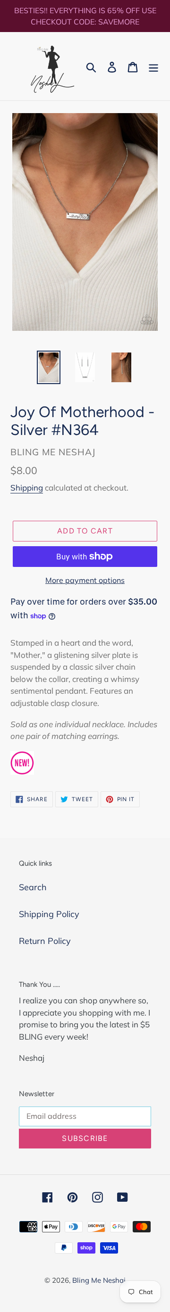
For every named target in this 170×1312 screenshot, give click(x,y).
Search (33, 887)
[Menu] (153, 66)
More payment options (85, 580)
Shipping (26, 487)
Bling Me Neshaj (99, 1280)
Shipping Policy (49, 914)
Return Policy (45, 940)
